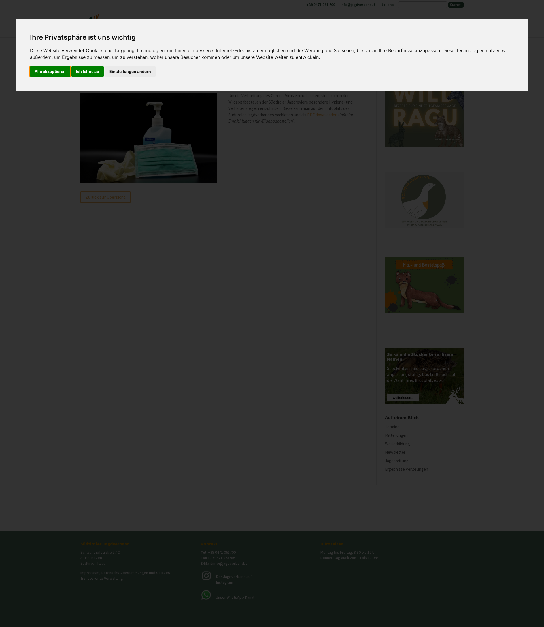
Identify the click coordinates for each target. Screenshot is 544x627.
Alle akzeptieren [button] (50, 71)
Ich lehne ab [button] (87, 71)
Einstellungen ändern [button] (130, 71)
